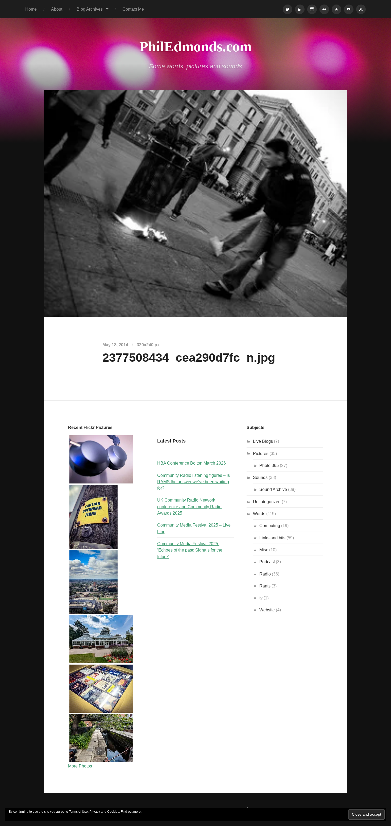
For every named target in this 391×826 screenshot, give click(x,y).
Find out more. (131, 812)
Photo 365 (269, 465)
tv (261, 597)
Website (267, 609)
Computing (269, 525)
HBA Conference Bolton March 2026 (191, 463)
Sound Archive (273, 489)
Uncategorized (267, 501)
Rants (265, 585)
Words (259, 513)
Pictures (260, 453)
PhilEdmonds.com (195, 47)
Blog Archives (90, 9)
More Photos (80, 766)
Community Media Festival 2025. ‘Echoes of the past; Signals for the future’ (189, 550)
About (56, 9)
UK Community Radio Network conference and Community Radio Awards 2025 (189, 506)
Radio (265, 573)
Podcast (267, 561)
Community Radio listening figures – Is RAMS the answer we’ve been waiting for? (193, 482)
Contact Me (133, 9)
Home (31, 9)
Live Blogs (263, 441)
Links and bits (272, 537)
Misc (263, 549)
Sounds (260, 477)
